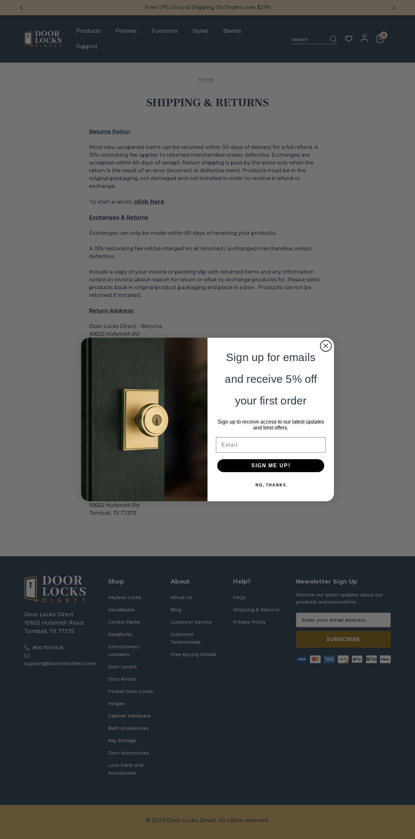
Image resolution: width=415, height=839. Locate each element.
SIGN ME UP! (270, 465)
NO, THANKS (270, 485)
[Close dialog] (326, 346)
